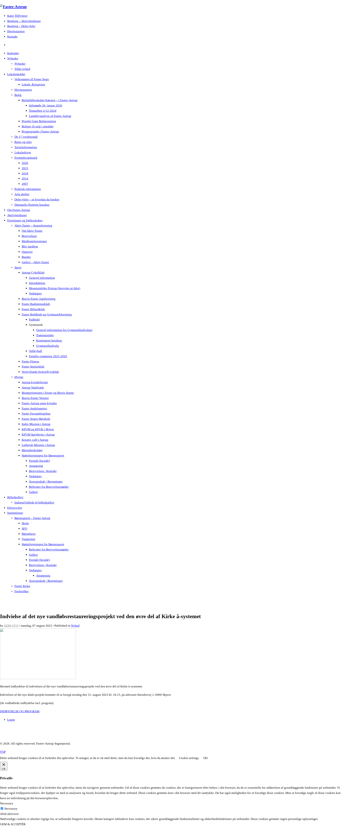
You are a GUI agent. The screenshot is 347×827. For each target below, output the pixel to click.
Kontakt (12, 36)
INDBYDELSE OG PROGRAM (19, 711)
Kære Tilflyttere (17, 16)
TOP (3, 752)
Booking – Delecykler (21, 26)
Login (11, 719)
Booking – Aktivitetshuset (24, 21)
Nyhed (75, 625)
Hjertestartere (16, 31)
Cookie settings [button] (189, 758)
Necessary (11, 808)
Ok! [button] (205, 758)
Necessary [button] (6, 803)
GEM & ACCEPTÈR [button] (12, 824)
